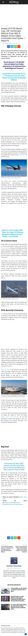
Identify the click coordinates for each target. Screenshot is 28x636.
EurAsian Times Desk (7, 43)
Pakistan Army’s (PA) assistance (10, 417)
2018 (7, 306)
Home (2, 25)
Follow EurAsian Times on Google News (13, 504)
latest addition (22, 154)
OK (25, 634)
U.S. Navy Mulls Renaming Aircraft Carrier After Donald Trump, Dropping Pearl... (18, 607)
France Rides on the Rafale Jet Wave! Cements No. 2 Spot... (19, 590)
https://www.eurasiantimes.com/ (14, 568)
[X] (11, 46)
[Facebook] (8, 46)
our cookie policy (22, 632)
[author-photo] (14, 564)
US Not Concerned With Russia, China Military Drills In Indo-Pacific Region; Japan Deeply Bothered (21, 549)
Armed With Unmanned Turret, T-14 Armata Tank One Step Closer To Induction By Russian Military (7, 549)
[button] (3, 2)
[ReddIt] (18, 46)
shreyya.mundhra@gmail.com (12, 502)
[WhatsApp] (15, 46)
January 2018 (6, 369)
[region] (14, 15)
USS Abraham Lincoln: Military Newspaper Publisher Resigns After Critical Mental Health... (18, 598)
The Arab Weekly (5, 248)
